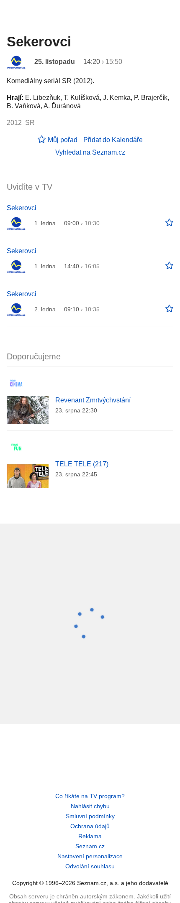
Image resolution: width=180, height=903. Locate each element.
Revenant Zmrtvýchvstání (93, 400)
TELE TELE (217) (81, 464)
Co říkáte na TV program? (90, 796)
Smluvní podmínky (90, 816)
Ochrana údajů (90, 826)
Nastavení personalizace (90, 856)
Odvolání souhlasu (90, 866)
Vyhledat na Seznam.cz (90, 152)
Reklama (90, 836)
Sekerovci (21, 207)
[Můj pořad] (169, 223)
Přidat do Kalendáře (113, 139)
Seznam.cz (90, 846)
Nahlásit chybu (90, 806)
